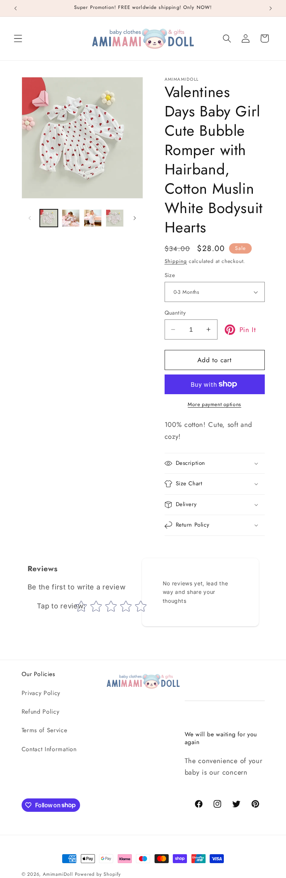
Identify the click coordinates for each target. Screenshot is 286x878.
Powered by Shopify (98, 874)
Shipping (176, 261)
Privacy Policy (41, 693)
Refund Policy (41, 711)
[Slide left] (30, 218)
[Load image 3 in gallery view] (93, 218)
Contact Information (49, 749)
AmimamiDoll (58, 874)
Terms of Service (44, 730)
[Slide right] (135, 218)
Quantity (175, 313)
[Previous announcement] (15, 8)
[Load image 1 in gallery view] (49, 218)
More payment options (214, 404)
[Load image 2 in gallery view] (71, 218)
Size (170, 275)
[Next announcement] (270, 8)
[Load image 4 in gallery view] (115, 218)
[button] (18, 38)
